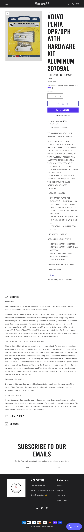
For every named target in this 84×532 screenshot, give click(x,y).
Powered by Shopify (47, 526)
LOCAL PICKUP (62, 500)
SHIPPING (61, 495)
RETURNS (61, 490)
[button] (6, 3)
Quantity (50, 92)
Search (59, 485)
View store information (58, 127)
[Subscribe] (59, 467)
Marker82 (38, 526)
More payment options (63, 115)
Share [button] (52, 275)
